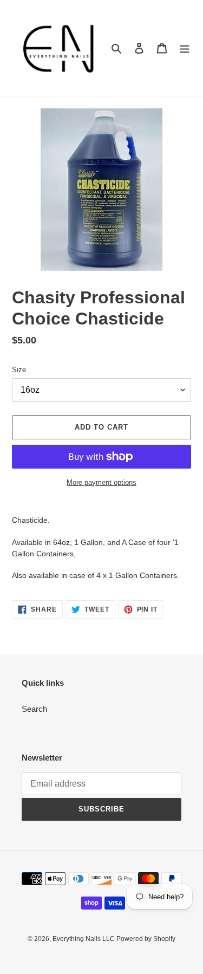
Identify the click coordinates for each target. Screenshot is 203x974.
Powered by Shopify (145, 939)
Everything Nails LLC (84, 939)
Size (19, 370)
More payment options (101, 482)
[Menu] (184, 48)
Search (34, 708)
